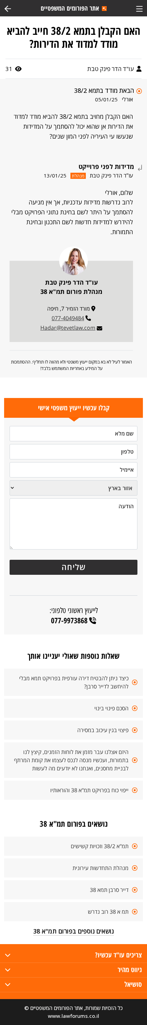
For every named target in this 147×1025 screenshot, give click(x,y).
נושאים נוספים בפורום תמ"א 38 (73, 931)
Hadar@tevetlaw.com (67, 327)
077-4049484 (68, 318)
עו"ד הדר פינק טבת (111, 69)
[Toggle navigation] (139, 8)
